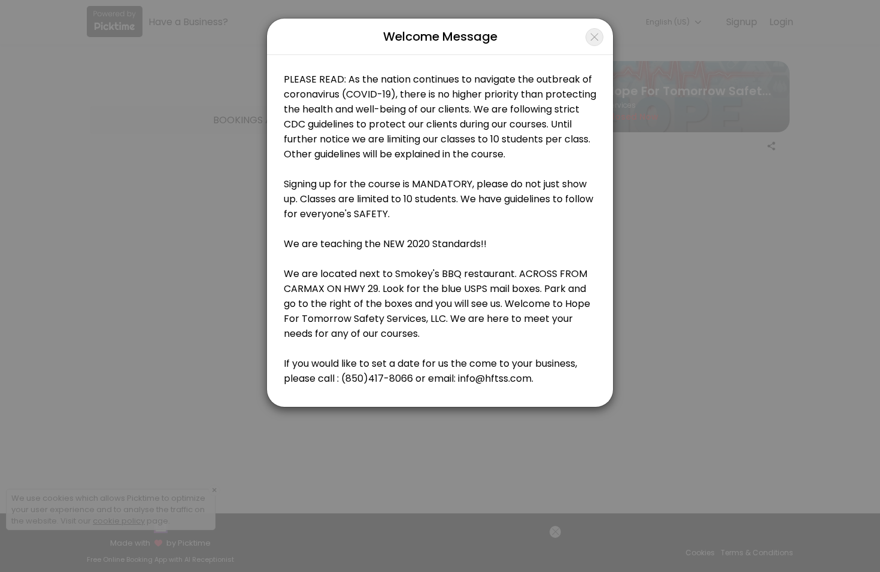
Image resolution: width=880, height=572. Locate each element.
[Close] (594, 37)
